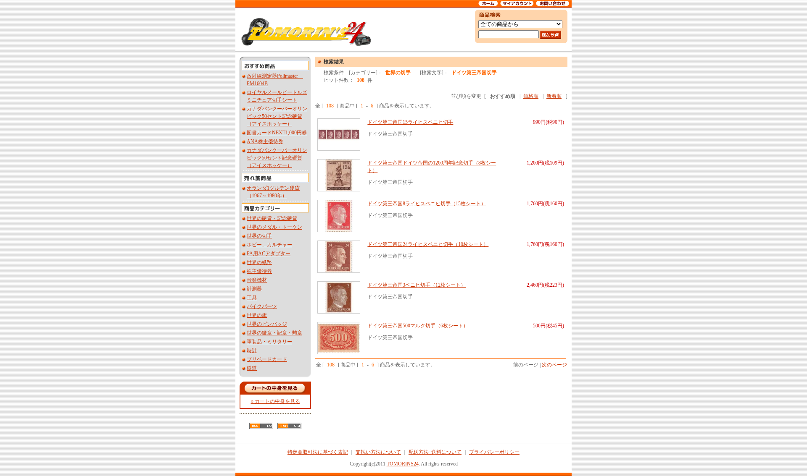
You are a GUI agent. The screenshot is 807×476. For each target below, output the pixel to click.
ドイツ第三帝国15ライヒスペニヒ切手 (410, 122)
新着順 (554, 96)
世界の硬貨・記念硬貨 (272, 218)
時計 (252, 350)
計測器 (254, 289)
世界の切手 (259, 236)
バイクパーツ (262, 306)
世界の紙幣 (259, 262)
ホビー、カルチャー (269, 245)
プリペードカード (267, 359)
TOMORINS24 (403, 464)
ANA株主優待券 (265, 141)
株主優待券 (259, 271)
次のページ (554, 365)
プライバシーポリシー (494, 452)
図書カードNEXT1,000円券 (277, 133)
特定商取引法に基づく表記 (317, 452)
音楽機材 (257, 280)
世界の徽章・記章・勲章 (274, 333)
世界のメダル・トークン (274, 227)
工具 (252, 298)
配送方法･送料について (435, 452)
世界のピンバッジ (267, 324)
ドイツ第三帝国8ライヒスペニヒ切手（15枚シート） (426, 204)
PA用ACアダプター (268, 253)
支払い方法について (378, 452)
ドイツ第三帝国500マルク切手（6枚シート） (417, 326)
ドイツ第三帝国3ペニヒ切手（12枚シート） (416, 285)
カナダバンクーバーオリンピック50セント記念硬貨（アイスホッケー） (277, 116)
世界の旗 (257, 315)
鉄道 (252, 368)
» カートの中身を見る (275, 401)
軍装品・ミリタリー (269, 342)
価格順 (530, 96)
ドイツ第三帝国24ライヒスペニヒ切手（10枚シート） (427, 244)
